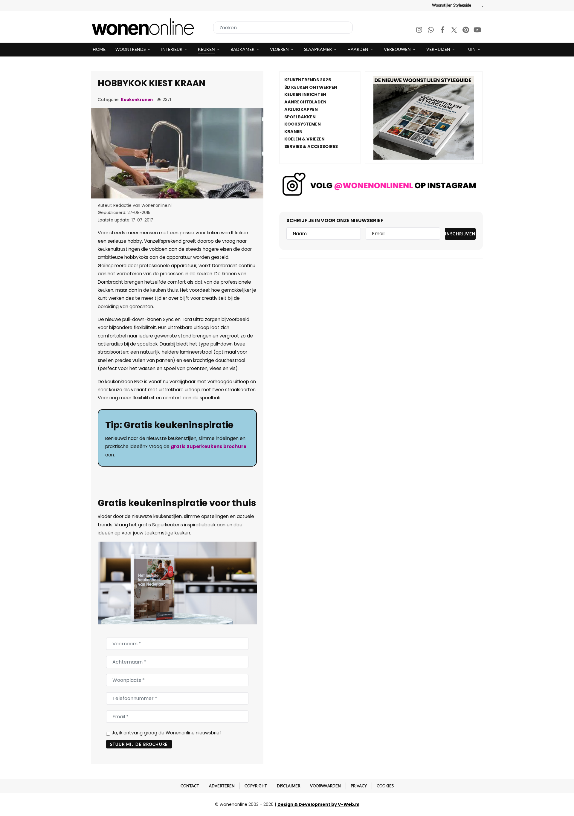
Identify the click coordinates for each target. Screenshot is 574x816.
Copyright (256, 785)
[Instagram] (419, 31)
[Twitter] (454, 31)
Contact (190, 785)
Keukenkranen (137, 100)
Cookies (385, 785)
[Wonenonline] (144, 26)
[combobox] (283, 28)
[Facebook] (443, 31)
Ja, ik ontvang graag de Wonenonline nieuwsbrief (166, 733)
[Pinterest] (466, 31)
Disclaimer (288, 785)
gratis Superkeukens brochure (208, 446)
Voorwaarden (325, 785)
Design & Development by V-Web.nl (318, 804)
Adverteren (222, 785)
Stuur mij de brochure (139, 744)
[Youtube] (477, 31)
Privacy (359, 785)
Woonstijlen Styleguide (451, 5)
